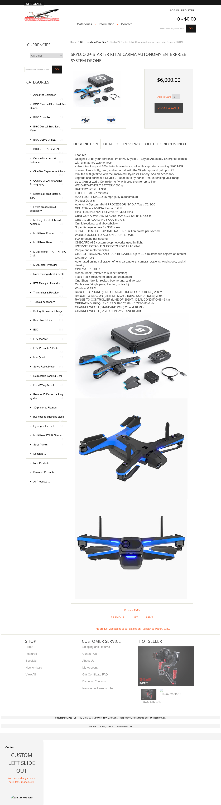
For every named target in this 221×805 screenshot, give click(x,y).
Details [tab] (110, 144)
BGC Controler (48, 117)
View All (31, 674)
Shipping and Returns (96, 646)
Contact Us (89, 653)
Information (106, 24)
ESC (48, 329)
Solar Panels (48, 444)
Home (73, 42)
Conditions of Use (124, 726)
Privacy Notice (106, 726)
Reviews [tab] (131, 144)
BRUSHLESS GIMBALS (48, 151)
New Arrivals (34, 667)
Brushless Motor (48, 320)
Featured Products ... (45, 472)
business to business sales (48, 418)
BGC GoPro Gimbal (48, 139)
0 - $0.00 (186, 19)
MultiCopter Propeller (48, 266)
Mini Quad (48, 357)
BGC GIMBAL (152, 701)
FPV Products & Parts (48, 350)
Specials (34, 4)
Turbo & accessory (48, 301)
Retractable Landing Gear (48, 377)
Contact (126, 24)
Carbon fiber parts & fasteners (46, 160)
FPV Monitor (48, 338)
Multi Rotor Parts (48, 242)
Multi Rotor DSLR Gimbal (48, 437)
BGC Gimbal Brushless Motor (46, 128)
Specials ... (39, 453)
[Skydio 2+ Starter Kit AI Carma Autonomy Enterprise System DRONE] (97, 88)
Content (9, 747)
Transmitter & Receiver (48, 294)
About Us (88, 660)
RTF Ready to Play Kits (93, 42)
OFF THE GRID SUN (83, 718)
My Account (90, 667)
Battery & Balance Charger (48, 313)
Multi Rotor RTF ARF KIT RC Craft (48, 253)
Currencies (38, 44)
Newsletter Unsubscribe (97, 688)
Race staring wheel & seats (48, 276)
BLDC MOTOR (171, 693)
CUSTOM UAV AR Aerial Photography (46, 182)
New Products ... (42, 463)
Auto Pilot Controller (48, 96)
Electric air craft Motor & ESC (46, 195)
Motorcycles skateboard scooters (46, 222)
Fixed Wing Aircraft (48, 385)
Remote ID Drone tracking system (46, 396)
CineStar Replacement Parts (49, 173)
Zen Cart (112, 718)
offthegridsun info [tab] (165, 144)
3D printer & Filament (48, 409)
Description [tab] (85, 144)
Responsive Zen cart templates (133, 718)
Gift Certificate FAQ (95, 674)
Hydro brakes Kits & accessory (46, 208)
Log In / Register (182, 10)
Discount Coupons (94, 681)
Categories (84, 24)
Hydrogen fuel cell (48, 426)
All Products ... (41, 481)
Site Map (93, 726)
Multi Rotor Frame (48, 233)
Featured (31, 653)
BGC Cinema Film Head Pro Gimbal (47, 106)
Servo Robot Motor (48, 366)
